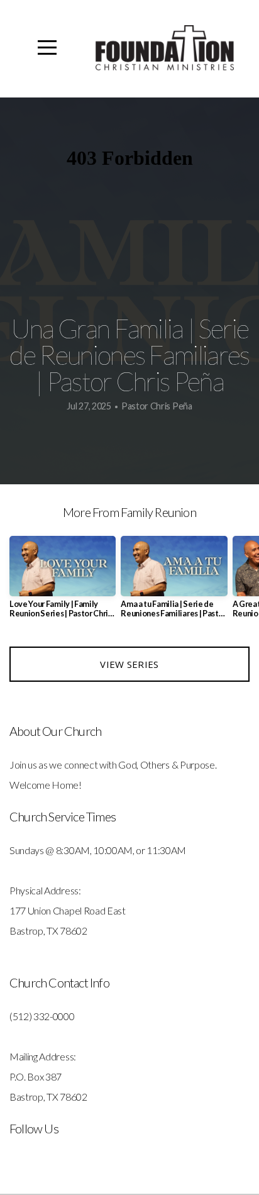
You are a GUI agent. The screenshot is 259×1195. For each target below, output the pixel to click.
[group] (62, 582)
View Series (129, 664)
